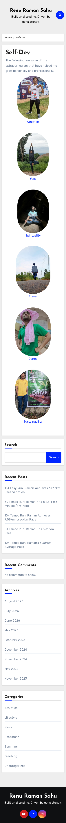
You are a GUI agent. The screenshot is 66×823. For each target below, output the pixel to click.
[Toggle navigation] (4, 15)
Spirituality (33, 235)
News (8, 727)
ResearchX (12, 737)
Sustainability (33, 421)
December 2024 (16, 649)
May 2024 (12, 669)
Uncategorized (15, 766)
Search (11, 445)
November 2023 (16, 678)
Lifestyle (11, 717)
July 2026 (12, 611)
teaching (11, 756)
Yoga (33, 178)
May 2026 (12, 630)
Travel (33, 296)
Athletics (33, 122)
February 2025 (15, 640)
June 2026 (12, 620)
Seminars (11, 746)
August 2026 (14, 601)
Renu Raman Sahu (31, 10)
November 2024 (16, 659)
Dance (33, 358)
